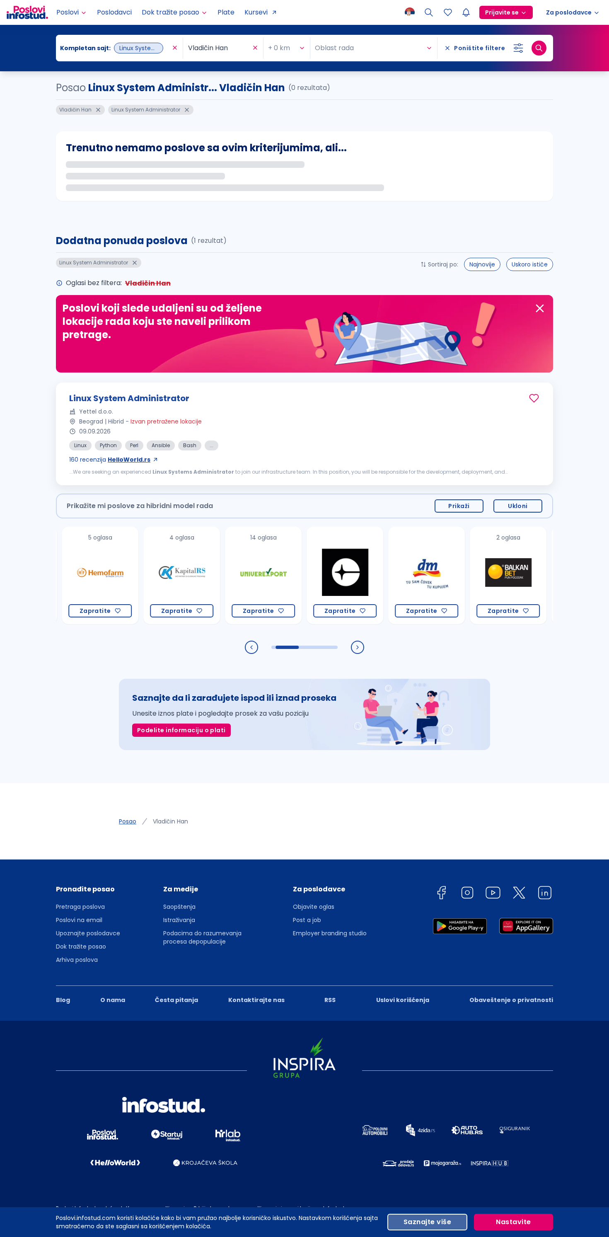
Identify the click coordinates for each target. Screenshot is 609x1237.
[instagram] (467, 894)
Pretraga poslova (80, 907)
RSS (330, 1000)
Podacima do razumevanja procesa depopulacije (202, 937)
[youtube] (493, 894)
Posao (127, 821)
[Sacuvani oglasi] (448, 12)
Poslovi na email (79, 920)
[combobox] (115, 48)
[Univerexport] (236, 575)
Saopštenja (179, 907)
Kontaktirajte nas (256, 1000)
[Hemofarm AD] (72, 575)
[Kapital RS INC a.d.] (154, 575)
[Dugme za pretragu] (539, 48)
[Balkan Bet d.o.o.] (480, 575)
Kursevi (256, 12)
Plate (226, 12)
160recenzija (109, 459)
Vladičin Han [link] (170, 821)
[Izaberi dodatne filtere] (518, 48)
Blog (63, 1000)
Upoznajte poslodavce (88, 933)
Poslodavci (114, 12)
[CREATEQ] (317, 575)
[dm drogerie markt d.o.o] (399, 575)
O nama (112, 1000)
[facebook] (441, 894)
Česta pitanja (176, 1000)
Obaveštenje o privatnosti (511, 1000)
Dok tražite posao (81, 946)
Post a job (307, 920)
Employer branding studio (330, 933)
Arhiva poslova (77, 960)
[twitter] (519, 894)
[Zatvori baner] (539, 308)
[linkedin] (544, 894)
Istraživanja (179, 920)
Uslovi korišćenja (402, 1000)
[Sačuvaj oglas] (534, 398)
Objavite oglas (313, 907)
